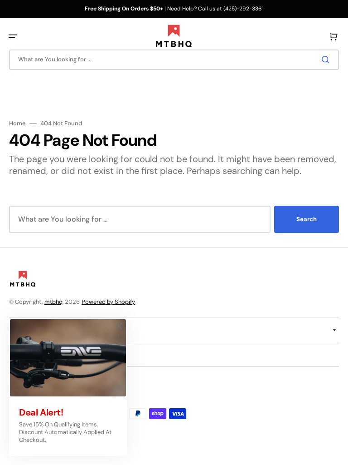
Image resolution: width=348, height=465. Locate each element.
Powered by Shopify (108, 302)
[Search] (327, 59)
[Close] (119, 326)
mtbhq (53, 302)
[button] (13, 36)
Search (306, 219)
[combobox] (174, 59)
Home (17, 123)
